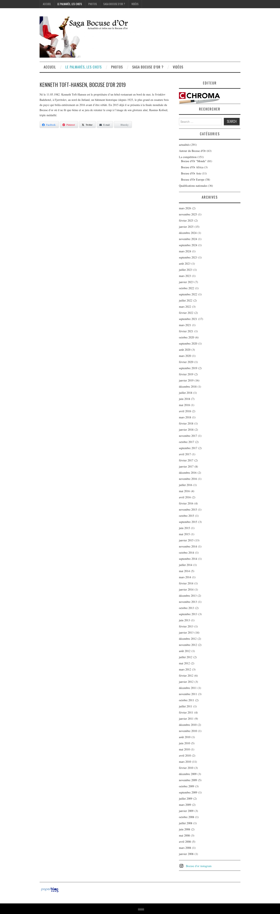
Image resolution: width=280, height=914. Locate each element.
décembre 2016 (188, 473)
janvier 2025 (186, 227)
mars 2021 (185, 325)
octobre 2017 (186, 442)
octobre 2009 (186, 786)
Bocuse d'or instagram (199, 866)
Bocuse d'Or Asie (191, 173)
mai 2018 (184, 405)
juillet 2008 (185, 823)
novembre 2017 (188, 436)
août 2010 (184, 737)
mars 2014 (185, 577)
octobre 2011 (186, 700)
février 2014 (186, 583)
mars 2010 (185, 762)
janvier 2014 (186, 589)
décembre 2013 (188, 596)
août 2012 (184, 651)
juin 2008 (184, 829)
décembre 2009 (188, 774)
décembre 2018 (188, 386)
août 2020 (184, 350)
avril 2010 (185, 755)
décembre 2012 (188, 639)
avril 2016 (185, 497)
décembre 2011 (188, 688)
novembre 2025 (188, 214)
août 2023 (184, 263)
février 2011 (186, 712)
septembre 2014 (188, 559)
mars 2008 (185, 848)
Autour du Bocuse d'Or (192, 151)
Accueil (47, 4)
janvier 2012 (186, 682)
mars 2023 (185, 276)
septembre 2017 (188, 448)
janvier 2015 (186, 540)
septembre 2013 (188, 614)
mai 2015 (184, 534)
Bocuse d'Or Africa (192, 167)
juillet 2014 (185, 565)
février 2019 (186, 374)
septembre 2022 (188, 294)
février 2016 (186, 503)
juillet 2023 (185, 270)
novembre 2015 (188, 509)
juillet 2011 (185, 706)
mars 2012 (185, 669)
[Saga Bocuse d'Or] (91, 37)
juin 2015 (184, 528)
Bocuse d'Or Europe (192, 179)
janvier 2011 (186, 719)
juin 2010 (184, 743)
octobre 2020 (186, 337)
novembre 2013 (188, 602)
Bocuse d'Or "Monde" (193, 161)
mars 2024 (185, 251)
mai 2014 (184, 571)
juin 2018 (184, 399)
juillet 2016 (185, 485)
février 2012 (186, 675)
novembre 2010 (188, 731)
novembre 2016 (188, 479)
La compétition (188, 157)
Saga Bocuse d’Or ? (114, 4)
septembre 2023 (188, 257)
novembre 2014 (188, 546)
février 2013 (186, 626)
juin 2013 (184, 620)
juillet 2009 (185, 798)
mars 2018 (185, 417)
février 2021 (186, 331)
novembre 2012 (188, 645)
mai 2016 (184, 491)
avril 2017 (185, 454)
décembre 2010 (188, 725)
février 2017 (186, 460)
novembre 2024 (188, 239)
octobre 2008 (186, 817)
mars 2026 (185, 208)
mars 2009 (185, 805)
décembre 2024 (188, 233)
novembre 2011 (188, 694)
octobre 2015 (186, 516)
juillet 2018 (185, 393)
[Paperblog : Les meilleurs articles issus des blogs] (50, 889)
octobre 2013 (186, 608)
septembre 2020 (188, 343)
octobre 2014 (186, 552)
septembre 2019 (188, 368)
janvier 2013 (186, 632)
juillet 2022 (185, 300)
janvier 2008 (186, 854)
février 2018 (186, 423)
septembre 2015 (188, 522)
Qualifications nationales (193, 186)
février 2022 (186, 313)
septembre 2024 (188, 245)
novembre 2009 (188, 780)
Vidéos (135, 4)
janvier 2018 (186, 429)
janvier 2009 (186, 811)
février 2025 (186, 220)
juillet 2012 (185, 657)
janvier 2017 (186, 466)
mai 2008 (184, 835)
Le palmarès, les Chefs (69, 4)
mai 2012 (184, 663)
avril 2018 (185, 411)
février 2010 (186, 768)
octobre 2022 (186, 288)
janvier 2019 (186, 380)
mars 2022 (185, 306)
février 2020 (186, 362)
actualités (184, 145)
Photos (92, 4)
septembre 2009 (188, 792)
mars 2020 (185, 356)
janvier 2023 (186, 282)
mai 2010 (184, 749)
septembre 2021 (188, 319)
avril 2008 (185, 841)
